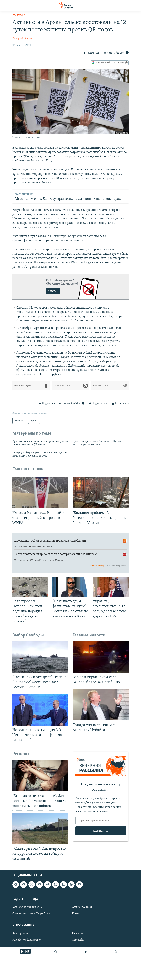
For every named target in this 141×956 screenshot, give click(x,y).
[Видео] (86, 951)
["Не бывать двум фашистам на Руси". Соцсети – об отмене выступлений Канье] (70, 587)
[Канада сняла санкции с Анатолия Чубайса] (101, 704)
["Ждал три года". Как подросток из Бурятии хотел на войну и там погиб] (40, 828)
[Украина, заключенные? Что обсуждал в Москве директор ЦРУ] (111, 587)
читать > (53, 291)
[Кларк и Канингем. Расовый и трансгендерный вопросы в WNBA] (40, 492)
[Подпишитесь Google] (15, 884)
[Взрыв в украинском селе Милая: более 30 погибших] (101, 657)
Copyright (78, 939)
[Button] (91, 53)
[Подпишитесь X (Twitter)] (31, 884)
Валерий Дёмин (22, 38)
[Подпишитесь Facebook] (23, 884)
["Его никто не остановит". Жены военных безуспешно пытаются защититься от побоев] (40, 775)
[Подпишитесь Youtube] (39, 884)
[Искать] (116, 951)
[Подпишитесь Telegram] (47, 884)
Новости (19, 14)
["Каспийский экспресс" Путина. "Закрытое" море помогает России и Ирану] (40, 657)
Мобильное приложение (27, 907)
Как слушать (20, 933)
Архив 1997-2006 (82, 907)
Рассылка (78, 933)
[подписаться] (79, 884)
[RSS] (63, 884)
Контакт (77, 913)
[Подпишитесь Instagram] (55, 884)
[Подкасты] (71, 884)
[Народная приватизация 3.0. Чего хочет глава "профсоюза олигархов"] (40, 710)
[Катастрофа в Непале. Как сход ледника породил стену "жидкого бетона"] (30, 587)
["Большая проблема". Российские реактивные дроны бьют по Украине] (101, 492)
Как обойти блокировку (26, 939)
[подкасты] (56, 951)
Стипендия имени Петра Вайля (31, 913)
